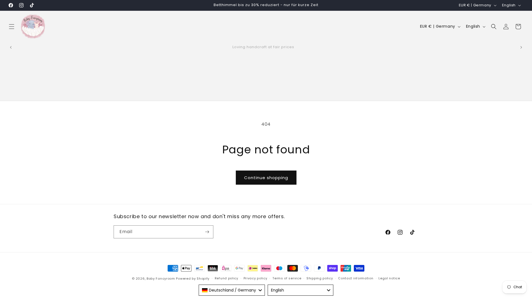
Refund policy (226, 278)
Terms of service (286, 278)
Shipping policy (319, 278)
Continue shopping (266, 178)
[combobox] (232, 290)
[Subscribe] (207, 231)
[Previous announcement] (11, 47)
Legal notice (389, 278)
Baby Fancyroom (161, 278)
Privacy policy (255, 278)
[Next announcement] (521, 47)
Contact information (355, 278)
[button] (12, 26)
